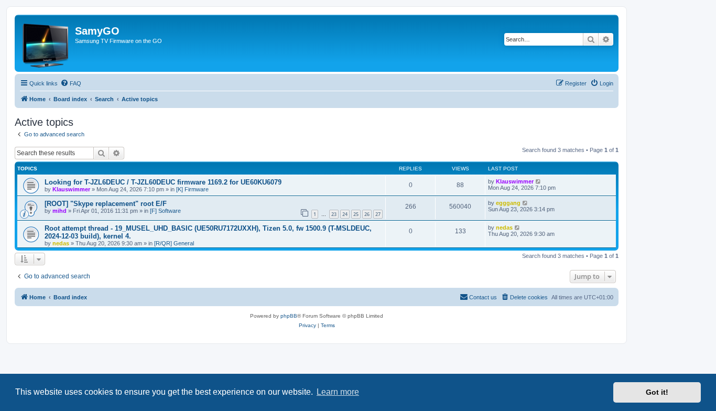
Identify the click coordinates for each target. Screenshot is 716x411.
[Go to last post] (538, 181)
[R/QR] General (174, 243)
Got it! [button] (657, 392)
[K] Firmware (192, 189)
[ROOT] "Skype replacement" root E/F (106, 204)
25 (356, 214)
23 (334, 214)
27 (378, 214)
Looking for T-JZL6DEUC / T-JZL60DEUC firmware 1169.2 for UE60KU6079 (163, 182)
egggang (508, 203)
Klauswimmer (71, 189)
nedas (60, 243)
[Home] (46, 43)
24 (345, 214)
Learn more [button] (338, 391)
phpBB (288, 316)
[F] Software (165, 211)
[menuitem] (70, 83)
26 (367, 214)
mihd (59, 211)
